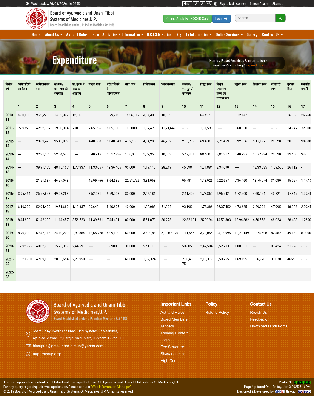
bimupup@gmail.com (51, 346)
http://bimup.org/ (47, 354)
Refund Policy (217, 312)
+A (209, 4)
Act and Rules (77, 34)
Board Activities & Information (116, 34)
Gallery (252, 34)
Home (36, 34)
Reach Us (258, 312)
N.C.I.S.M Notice (159, 34)
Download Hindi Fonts (269, 326)
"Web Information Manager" (111, 387)
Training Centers (174, 333)
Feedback (258, 319)
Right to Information (192, 34)
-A (195, 4)
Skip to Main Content (233, 4)
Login (219, 18)
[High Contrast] (215, 4)
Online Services (228, 34)
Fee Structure (172, 347)
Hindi (187, 4)
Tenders (167, 326)
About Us (52, 34)
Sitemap (277, 4)
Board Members (174, 319)
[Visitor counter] (302, 382)
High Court (169, 361)
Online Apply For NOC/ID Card (187, 18)
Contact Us (271, 34)
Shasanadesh (172, 354)
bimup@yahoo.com (86, 346)
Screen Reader (259, 4)
